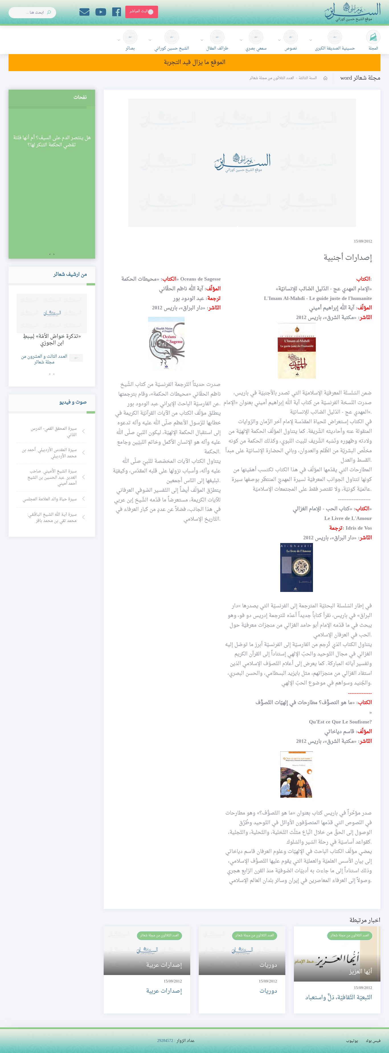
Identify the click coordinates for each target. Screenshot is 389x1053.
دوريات (268, 991)
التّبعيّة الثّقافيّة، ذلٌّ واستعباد (338, 997)
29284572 (165, 1041)
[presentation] (53, 254)
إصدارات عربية (164, 991)
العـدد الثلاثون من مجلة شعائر (349, 935)
